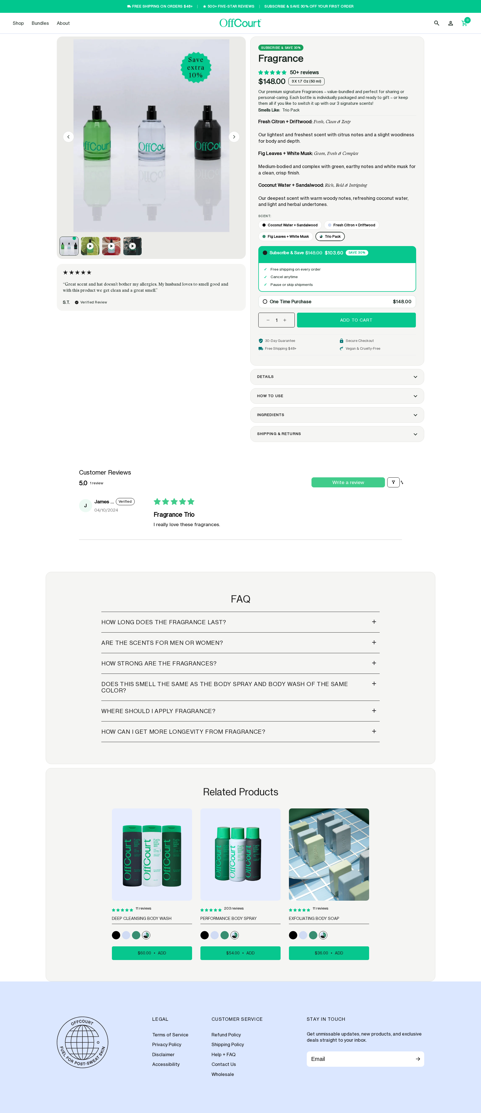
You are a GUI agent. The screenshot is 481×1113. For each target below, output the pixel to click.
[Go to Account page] (451, 23)
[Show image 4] (132, 246)
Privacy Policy (166, 1044)
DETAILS (265, 377)
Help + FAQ (223, 1054)
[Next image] (234, 136)
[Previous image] (68, 136)
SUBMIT (417, 1059)
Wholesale (223, 1074)
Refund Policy (226, 1034)
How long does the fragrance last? (163, 622)
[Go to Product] (116, 935)
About (63, 23)
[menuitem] (18, 23)
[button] (273, 72)
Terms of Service (170, 1034)
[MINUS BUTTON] (268, 319)
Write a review (348, 482)
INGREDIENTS (270, 415)
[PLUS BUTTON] (285, 319)
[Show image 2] (90, 246)
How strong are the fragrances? (159, 663)
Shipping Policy (228, 1044)
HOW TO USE (270, 396)
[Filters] (393, 482)
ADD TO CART (356, 320)
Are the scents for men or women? (162, 642)
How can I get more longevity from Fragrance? (183, 731)
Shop (18, 23)
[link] (18, 23)
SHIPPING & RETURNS (279, 434)
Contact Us (224, 1064)
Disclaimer (163, 1054)
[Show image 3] (111, 246)
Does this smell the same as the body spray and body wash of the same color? (224, 687)
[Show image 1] (69, 246)
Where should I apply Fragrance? (158, 711)
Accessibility (166, 1064)
